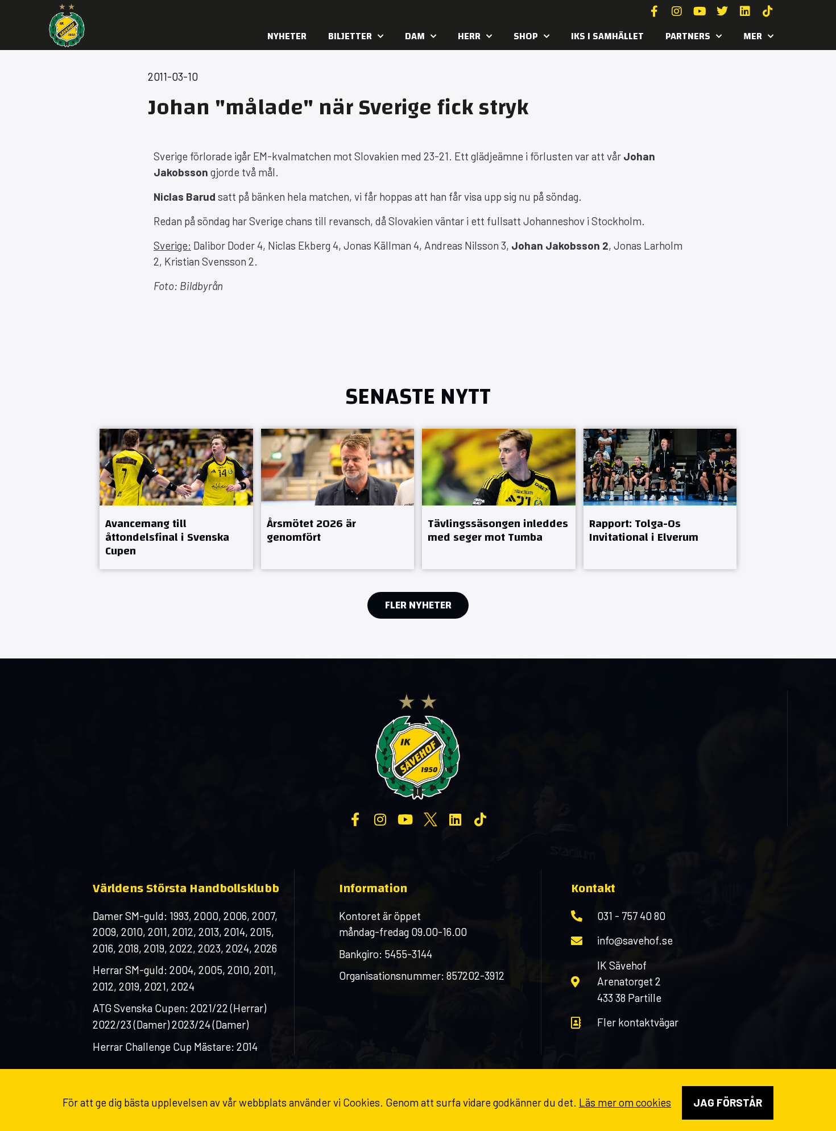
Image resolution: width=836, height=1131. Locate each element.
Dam (415, 36)
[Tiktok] (767, 11)
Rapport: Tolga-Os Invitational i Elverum (643, 530)
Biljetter (350, 36)
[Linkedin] (745, 11)
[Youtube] (699, 11)
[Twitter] (722, 11)
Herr (469, 36)
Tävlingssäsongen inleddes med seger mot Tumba (498, 530)
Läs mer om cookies (625, 1102)
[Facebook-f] (654, 11)
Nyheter (287, 36)
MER (752, 36)
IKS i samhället (607, 36)
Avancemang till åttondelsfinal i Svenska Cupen (167, 537)
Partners (687, 36)
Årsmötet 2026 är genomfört (311, 530)
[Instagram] (676, 11)
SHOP (526, 36)
